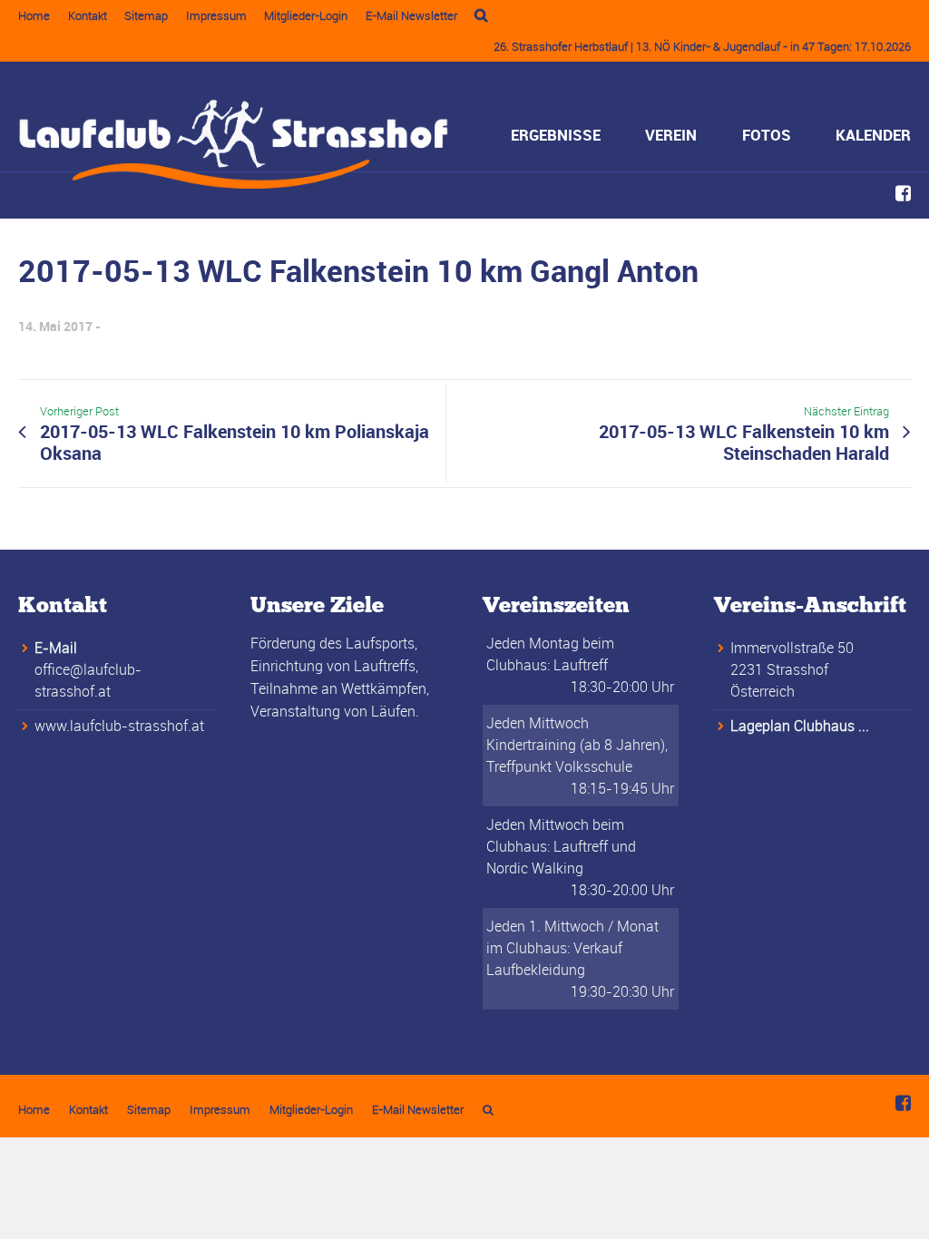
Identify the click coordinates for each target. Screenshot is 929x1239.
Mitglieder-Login (305, 15)
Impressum (216, 15)
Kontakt (87, 15)
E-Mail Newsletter (411, 15)
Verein (671, 134)
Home (34, 15)
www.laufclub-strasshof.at (119, 726)
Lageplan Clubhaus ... (799, 726)
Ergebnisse (556, 134)
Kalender (873, 134)
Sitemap (146, 15)
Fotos (766, 134)
